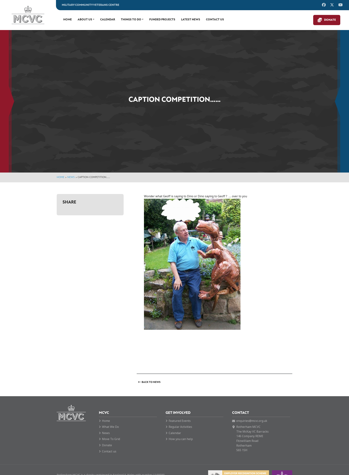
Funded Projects (162, 19)
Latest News (190, 19)
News (71, 177)
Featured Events (180, 421)
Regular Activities (180, 427)
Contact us (215, 19)
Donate (330, 20)
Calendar (107, 19)
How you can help (181, 439)
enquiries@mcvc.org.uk (251, 421)
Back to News (151, 382)
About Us (85, 19)
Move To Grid (111, 439)
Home (67, 19)
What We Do (110, 427)
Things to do (131, 19)
